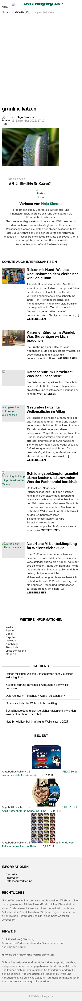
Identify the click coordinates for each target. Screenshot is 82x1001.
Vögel (9, 633)
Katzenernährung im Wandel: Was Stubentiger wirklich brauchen (51, 336)
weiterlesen (36, 318)
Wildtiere (11, 627)
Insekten (11, 640)
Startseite (11, 874)
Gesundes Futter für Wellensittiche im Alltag (46, 409)
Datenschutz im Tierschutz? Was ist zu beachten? (50, 374)
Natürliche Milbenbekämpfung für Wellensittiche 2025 (52, 546)
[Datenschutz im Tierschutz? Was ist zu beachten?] (13, 378)
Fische (10, 630)
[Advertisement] (41, 57)
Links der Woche (16, 650)
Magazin (11, 653)
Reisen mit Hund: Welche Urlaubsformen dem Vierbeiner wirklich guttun (52, 274)
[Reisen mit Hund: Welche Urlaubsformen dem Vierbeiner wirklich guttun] (13, 276)
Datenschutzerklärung (19, 880)
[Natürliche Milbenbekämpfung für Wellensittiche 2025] (13, 550)
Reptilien (11, 637)
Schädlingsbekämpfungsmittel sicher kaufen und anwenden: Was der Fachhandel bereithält (52, 477)
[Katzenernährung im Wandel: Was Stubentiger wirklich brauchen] (13, 338)
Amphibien (12, 643)
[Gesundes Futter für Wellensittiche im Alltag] (13, 413)
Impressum (12, 877)
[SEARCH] (78, 4)
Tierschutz (12, 647)
